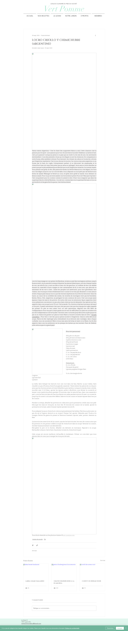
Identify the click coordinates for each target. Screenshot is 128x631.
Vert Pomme (64, 9)
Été (45, 539)
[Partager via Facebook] (33, 545)
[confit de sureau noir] (92, 571)
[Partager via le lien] (37, 545)
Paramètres (110, 628)
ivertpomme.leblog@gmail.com (31, 623)
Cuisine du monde (37, 539)
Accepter (119, 628)
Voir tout (102, 560)
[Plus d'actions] (95, 35)
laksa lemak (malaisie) (34, 581)
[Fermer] (126, 628)
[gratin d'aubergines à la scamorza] (64, 571)
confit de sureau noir (91, 581)
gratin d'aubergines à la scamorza (64, 582)
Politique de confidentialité (72, 628)
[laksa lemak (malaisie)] (36, 571)
